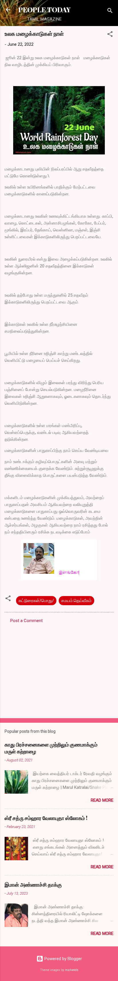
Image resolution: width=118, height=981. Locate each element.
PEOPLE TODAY (44, 9)
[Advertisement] (59, 669)
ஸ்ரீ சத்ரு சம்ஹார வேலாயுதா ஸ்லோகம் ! (46, 818)
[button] (110, 35)
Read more (102, 800)
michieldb (71, 970)
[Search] (110, 11)
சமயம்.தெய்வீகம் (76, 600)
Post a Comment (26, 620)
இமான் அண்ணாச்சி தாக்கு (33, 884)
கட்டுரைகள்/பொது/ (36, 600)
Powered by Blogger (62, 958)
